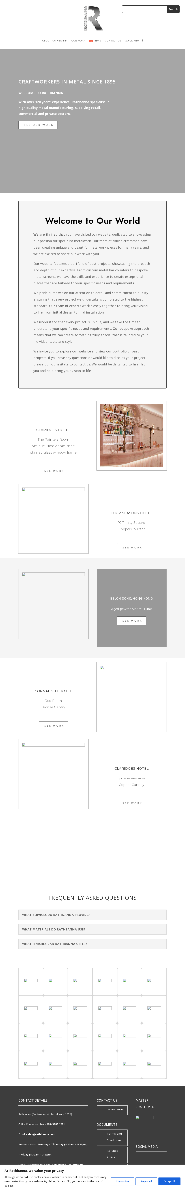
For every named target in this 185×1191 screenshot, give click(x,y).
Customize (122, 1181)
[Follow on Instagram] (160, 1157)
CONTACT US (113, 40)
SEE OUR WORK (39, 125)
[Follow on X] (150, 1157)
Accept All (169, 1181)
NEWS (95, 40)
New (91, 41)
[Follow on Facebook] (140, 1157)
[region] (92, 1178)
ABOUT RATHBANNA (54, 40)
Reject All (146, 1181)
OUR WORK (78, 40)
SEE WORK (54, 471)
